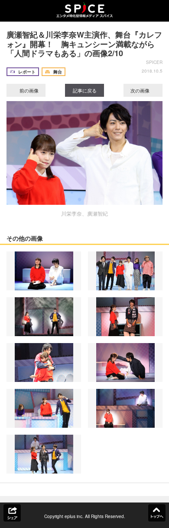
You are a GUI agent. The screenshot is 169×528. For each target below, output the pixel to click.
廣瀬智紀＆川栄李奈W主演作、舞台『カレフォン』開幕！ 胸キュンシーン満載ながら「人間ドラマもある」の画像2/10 (84, 44)
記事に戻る (85, 90)
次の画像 (140, 90)
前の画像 (28, 90)
